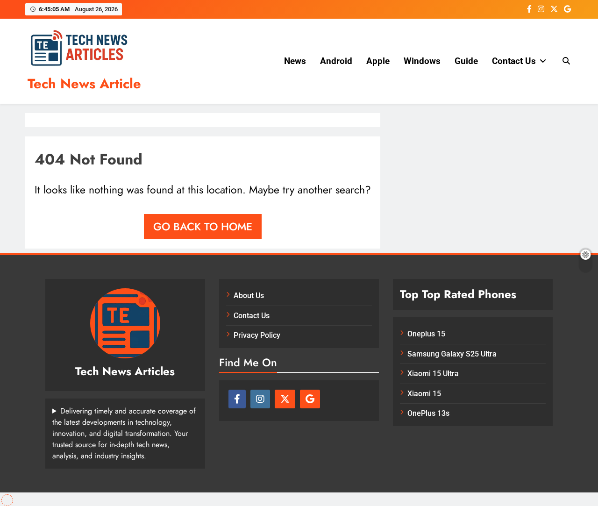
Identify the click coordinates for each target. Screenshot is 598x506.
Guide (466, 61)
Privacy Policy (257, 335)
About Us (249, 295)
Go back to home (202, 227)
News (295, 61)
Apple (378, 61)
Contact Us (514, 61)
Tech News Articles (125, 371)
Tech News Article (84, 83)
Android (336, 61)
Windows (422, 61)
